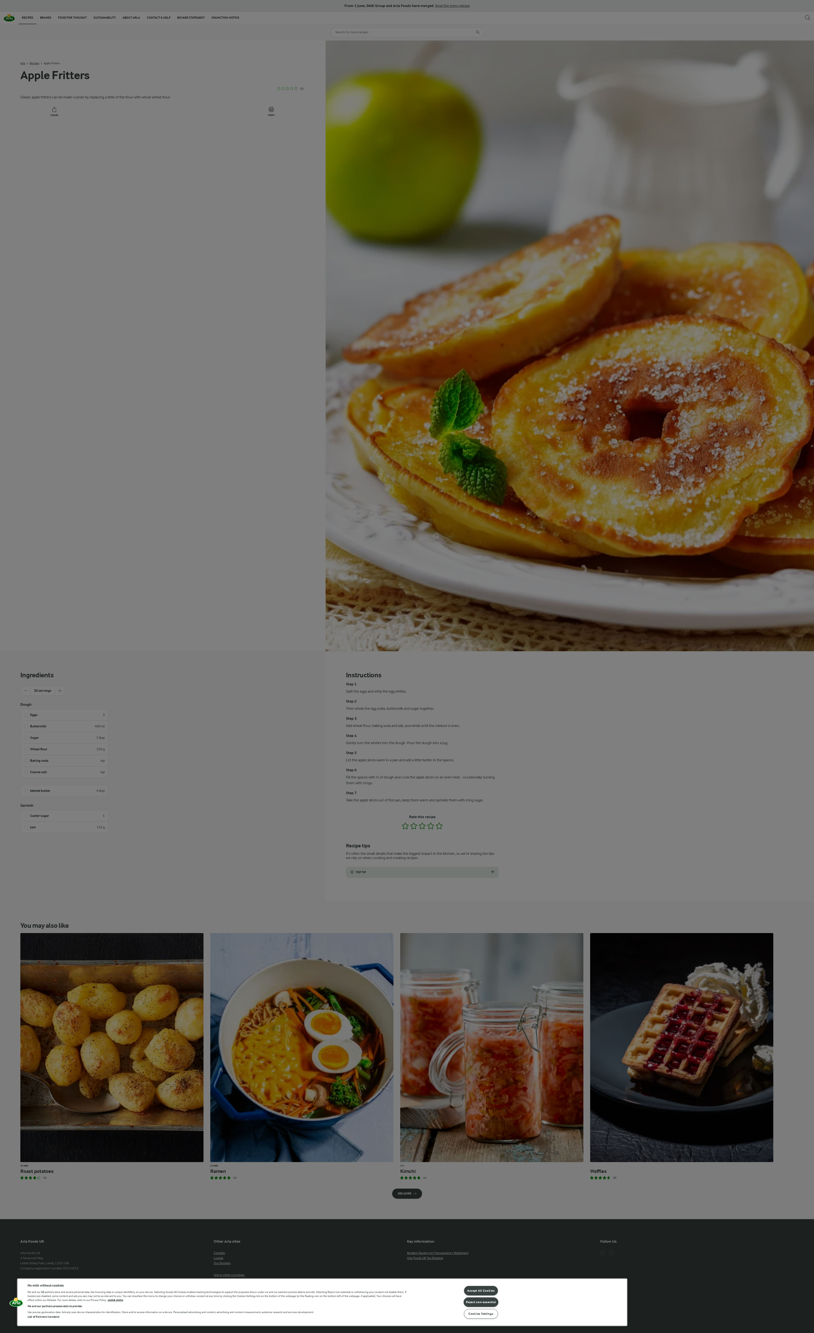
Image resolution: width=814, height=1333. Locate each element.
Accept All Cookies (481, 1290)
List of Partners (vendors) (43, 1316)
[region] (322, 1302)
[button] (16, 1304)
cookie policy (115, 1300)
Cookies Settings (480, 1314)
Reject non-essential (481, 1302)
